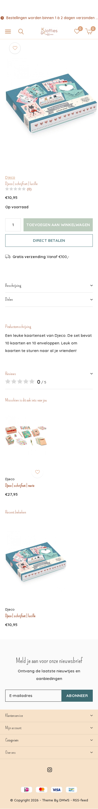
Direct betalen (49, 240)
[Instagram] (49, 769)
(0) (29, 189)
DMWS (64, 800)
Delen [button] (9, 299)
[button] (8, 31)
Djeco (10, 177)
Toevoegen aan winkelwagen (58, 224)
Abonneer (77, 695)
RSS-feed (80, 800)
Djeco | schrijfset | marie (19, 485)
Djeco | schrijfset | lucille (20, 615)
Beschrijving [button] (13, 285)
